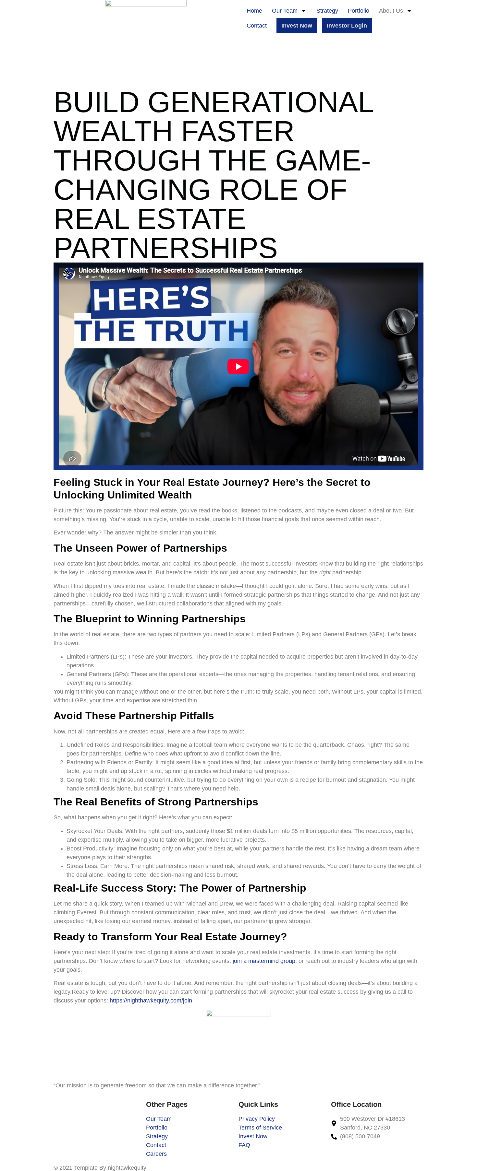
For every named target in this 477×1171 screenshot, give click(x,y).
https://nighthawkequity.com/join (151, 1000)
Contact (257, 25)
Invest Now (296, 25)
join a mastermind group (264, 961)
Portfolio (358, 10)
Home (254, 10)
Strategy (327, 10)
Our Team (285, 10)
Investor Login (347, 25)
